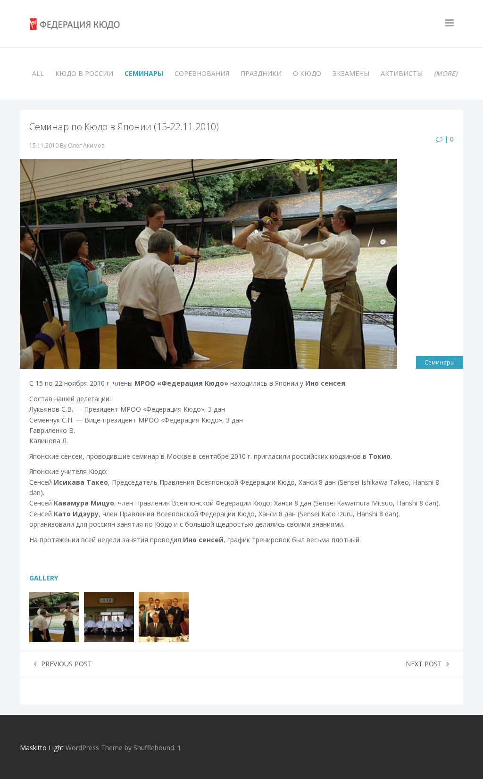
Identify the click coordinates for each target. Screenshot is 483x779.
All (38, 73)
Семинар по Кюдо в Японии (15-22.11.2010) (124, 126)
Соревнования (202, 73)
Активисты (402, 73)
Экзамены (351, 73)
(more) (445, 73)
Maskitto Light (42, 747)
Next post (424, 663)
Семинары (144, 73)
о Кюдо (307, 73)
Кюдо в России (84, 73)
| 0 (448, 138)
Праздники (261, 73)
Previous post (66, 663)
